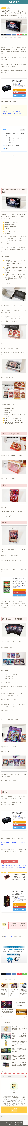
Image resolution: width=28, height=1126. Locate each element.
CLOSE (22, 129)
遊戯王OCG (4, 8)
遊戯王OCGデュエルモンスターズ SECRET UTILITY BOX (19, 82)
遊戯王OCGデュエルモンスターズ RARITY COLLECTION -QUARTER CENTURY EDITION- (19, 894)
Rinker (19, 84)
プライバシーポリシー (10, 1122)
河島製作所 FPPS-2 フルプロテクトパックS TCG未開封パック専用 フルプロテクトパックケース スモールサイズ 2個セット (19, 582)
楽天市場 (16, 92)
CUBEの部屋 (14, 2)
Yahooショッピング (19, 95)
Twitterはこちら (9, 936)
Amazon (16, 90)
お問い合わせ (19, 1122)
